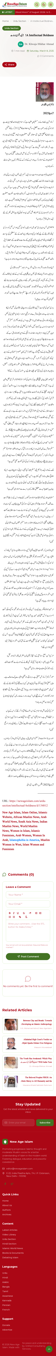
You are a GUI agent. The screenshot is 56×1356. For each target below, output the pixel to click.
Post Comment (30, 956)
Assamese (7, 1296)
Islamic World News (12, 1248)
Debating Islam (10, 1257)
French (6, 1309)
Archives (6, 1214)
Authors (6, 1210)
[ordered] (10, 917)
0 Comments (47, 56)
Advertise (7, 1329)
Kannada (6, 1300)
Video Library (9, 1234)
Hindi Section (9, 1243)
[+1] (40, 913)
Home (5, 21)
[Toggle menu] (51, 5)
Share (11, 64)
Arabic (5, 1282)
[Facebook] (5, 1184)
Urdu (4, 1273)
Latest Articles (9, 1230)
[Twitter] (12, 1184)
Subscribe (45, 1122)
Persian (6, 1305)
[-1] (36, 913)
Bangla (5, 1286)
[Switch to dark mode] (44, 4)
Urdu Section (19, 21)
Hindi (5, 1277)
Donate (6, 1325)
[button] (24, 913)
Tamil (5, 1291)
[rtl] (30, 913)
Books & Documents (13, 1253)
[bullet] (14, 917)
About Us (7, 1205)
